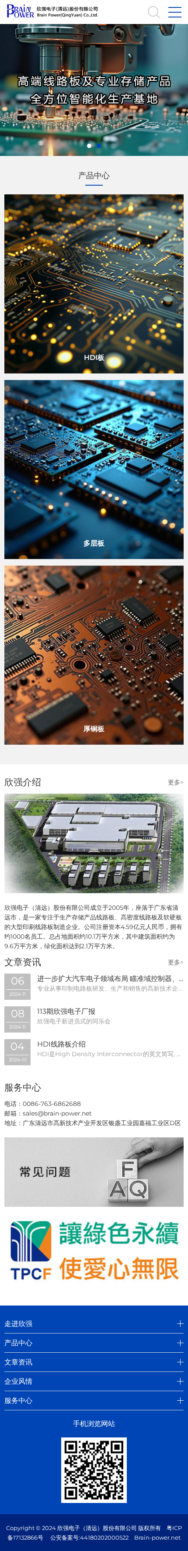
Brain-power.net (157, 1537)
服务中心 (18, 1400)
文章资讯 (18, 1362)
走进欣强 (18, 1324)
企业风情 (18, 1381)
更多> (176, 782)
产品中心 (18, 1343)
